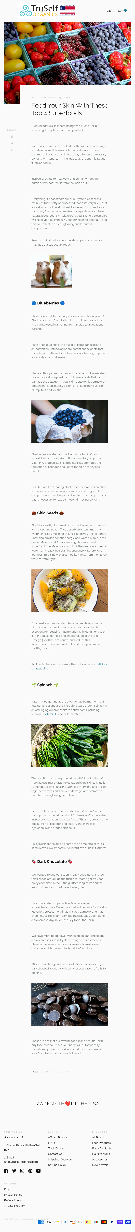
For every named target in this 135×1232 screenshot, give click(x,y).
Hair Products (101, 1154)
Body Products (101, 1148)
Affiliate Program (58, 1137)
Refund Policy (57, 1165)
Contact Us (55, 1154)
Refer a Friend (13, 1200)
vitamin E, (51, 714)
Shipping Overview (60, 1159)
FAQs (51, 1142)
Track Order (55, 1148)
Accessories (100, 1159)
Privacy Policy (13, 1194)
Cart (122, 11)
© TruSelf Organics (12, 1219)
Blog (7, 1189)
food (58, 1071)
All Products (100, 1137)
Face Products (101, 1142)
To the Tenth (43, 1219)
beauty (46, 1071)
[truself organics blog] (69, 611)
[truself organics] (51, 286)
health (69, 1071)
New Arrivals (100, 1165)
